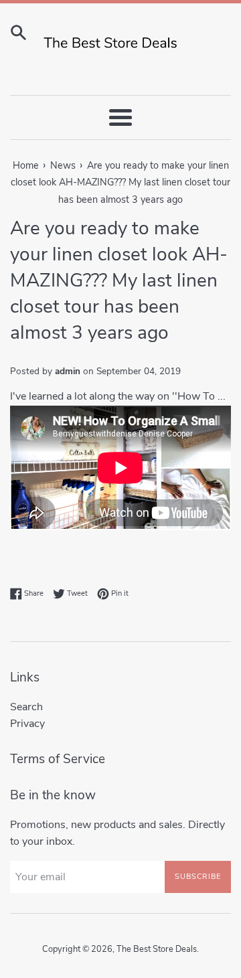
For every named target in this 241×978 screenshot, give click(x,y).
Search (26, 707)
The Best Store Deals (156, 949)
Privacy (27, 723)
